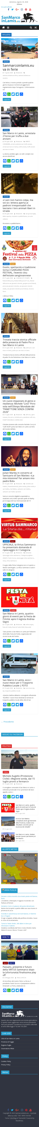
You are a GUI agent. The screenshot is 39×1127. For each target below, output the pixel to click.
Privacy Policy (5, 1065)
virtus (4, 561)
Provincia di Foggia (7, 1042)
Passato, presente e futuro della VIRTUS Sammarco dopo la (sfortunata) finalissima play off (19, 971)
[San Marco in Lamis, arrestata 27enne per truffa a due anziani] (19, 108)
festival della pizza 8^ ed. (21, 281)
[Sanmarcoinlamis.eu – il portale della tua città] (3, 27)
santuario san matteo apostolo (12, 492)
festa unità (28, 627)
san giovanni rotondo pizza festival (17, 289)
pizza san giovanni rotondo (11, 286)
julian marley (22, 486)
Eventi (13, 264)
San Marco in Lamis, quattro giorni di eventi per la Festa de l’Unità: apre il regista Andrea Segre (19, 617)
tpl (3, 691)
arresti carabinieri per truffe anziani (21, 144)
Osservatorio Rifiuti (7, 1048)
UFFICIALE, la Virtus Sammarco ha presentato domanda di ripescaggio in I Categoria (19, 547)
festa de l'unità (7, 627)
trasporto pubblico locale (12, 691)
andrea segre (29, 624)
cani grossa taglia (30, 214)
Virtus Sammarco (12, 561)
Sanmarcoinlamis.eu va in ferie (18, 67)
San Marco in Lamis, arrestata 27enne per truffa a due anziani (19, 136)
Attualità (6, 62)
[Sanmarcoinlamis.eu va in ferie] (19, 39)
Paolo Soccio (12, 558)
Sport (12, 541)
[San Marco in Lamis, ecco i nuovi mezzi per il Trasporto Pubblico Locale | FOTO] (19, 654)
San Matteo (13, 489)
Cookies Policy (6, 1061)
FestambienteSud (13, 486)
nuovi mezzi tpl (29, 688)
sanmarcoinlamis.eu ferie (10, 75)
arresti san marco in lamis (10, 147)
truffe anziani (22, 147)
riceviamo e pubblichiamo (19, 216)
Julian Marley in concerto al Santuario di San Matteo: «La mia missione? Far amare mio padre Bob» (18, 477)
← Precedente (7, 721)
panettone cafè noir (29, 417)
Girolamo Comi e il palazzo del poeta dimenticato (17, 906)
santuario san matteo (24, 489)
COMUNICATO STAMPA (23, 278)
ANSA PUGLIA (10, 890)
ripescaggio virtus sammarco (25, 558)
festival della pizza (8, 281)
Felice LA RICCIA (21, 978)
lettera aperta (7, 216)
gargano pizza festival (29, 283)
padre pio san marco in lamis (20, 350)
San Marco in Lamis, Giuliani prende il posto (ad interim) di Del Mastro (25, 836)
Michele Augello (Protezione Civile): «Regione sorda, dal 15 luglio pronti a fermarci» (19, 778)
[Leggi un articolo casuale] (35, 27)
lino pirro (11, 417)
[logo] (19, 1011)
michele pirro (18, 417)
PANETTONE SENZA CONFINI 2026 (13, 420)
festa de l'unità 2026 (18, 627)
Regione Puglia (6, 1045)
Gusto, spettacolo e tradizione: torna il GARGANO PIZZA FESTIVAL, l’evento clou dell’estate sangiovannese (19, 271)
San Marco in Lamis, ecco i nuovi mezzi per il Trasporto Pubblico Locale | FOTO (18, 682)
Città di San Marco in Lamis (10, 1038)
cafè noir (28, 415)
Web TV (11, 963)
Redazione (19, 73)
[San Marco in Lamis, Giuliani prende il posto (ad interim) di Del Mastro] (8, 833)
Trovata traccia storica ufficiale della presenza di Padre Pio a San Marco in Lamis (19, 342)
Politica (13, 610)
